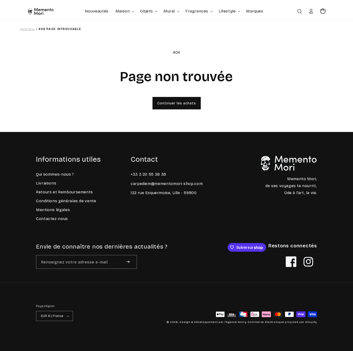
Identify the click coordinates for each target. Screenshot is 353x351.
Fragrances (196, 11)
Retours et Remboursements (64, 192)
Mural (169, 11)
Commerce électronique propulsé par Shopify (282, 322)
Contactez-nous (52, 218)
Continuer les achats (176, 103)
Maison (123, 11)
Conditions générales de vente (66, 201)
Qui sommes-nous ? (55, 174)
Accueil (27, 29)
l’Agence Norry (236, 322)
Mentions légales (53, 210)
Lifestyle (227, 11)
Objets (146, 11)
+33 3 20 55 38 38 (148, 174)
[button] (124, 11)
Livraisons (46, 183)
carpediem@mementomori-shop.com (167, 183)
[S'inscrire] (128, 262)
